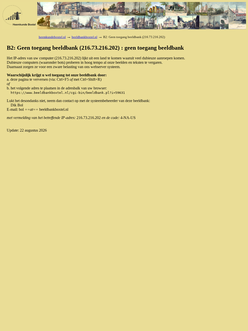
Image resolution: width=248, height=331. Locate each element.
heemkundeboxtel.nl (52, 37)
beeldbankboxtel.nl (84, 37)
